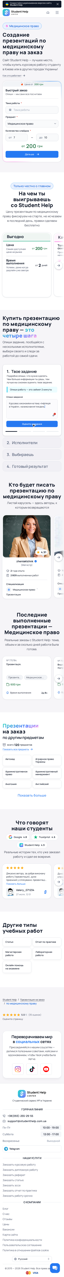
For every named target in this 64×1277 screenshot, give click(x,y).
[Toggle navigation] (57, 12)
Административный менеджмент (46, 782)
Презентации (13, 603)
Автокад (10, 768)
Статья (9, 951)
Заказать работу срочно (17, 1205)
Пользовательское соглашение (22, 1254)
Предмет (11, 116)
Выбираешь (23, 463)
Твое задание (24, 369)
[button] (32, 1268)
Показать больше (15, 893)
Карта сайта (10, 1244)
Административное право (16, 782)
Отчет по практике (45, 951)
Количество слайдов (17, 130)
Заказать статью (13, 1189)
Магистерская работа (13, 963)
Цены (6, 1233)
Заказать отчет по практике (20, 1199)
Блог (5, 1218)
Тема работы (13, 103)
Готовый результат (30, 475)
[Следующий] (58, 265)
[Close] (57, 4)
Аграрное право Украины (44, 770)
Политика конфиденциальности (22, 1249)
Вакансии (8, 1238)
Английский (42, 793)
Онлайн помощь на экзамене (14, 976)
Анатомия (11, 793)
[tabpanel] (32, 129)
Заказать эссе (12, 1194)
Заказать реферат (14, 1184)
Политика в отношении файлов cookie (26, 1259)
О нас (6, 1223)
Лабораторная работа (43, 963)
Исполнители (24, 383)
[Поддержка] (48, 12)
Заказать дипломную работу (20, 1179)
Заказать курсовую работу (19, 1173)
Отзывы (7, 1228)
